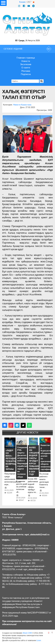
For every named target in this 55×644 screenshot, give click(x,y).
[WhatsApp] (29, 425)
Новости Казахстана (22, 105)
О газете (25, 67)
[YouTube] (29, 6)
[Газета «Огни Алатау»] (27, 24)
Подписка (26, 74)
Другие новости (27, 432)
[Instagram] (19, 6)
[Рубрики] (3, 3)
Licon (39, 640)
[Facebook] (24, 6)
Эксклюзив (25, 64)
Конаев (22, 2)
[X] (23, 425)
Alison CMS (27, 633)
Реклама (25, 71)
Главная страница (26, 57)
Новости (25, 61)
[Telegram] (33, 6)
